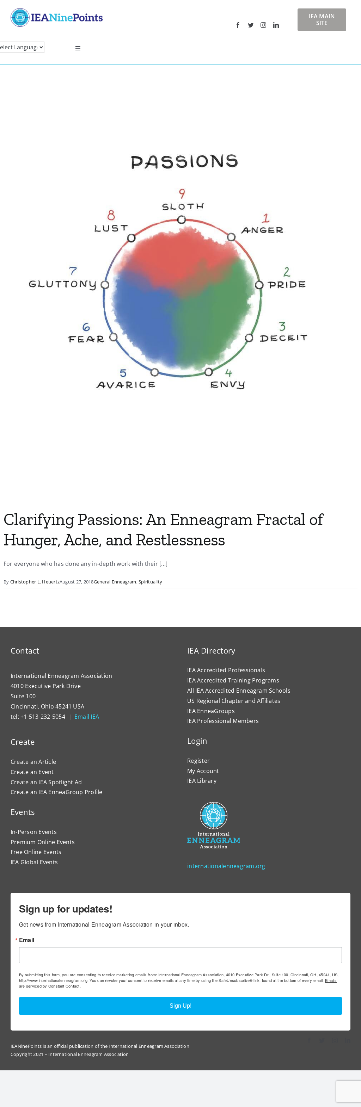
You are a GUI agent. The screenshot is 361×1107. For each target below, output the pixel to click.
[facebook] (238, 25)
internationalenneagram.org (226, 866)
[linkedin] (276, 25)
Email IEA (86, 717)
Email (26, 940)
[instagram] (263, 25)
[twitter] (250, 25)
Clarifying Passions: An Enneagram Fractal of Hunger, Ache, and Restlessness (163, 529)
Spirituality (150, 582)
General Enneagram (115, 582)
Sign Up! (180, 1006)
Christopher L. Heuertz (35, 582)
